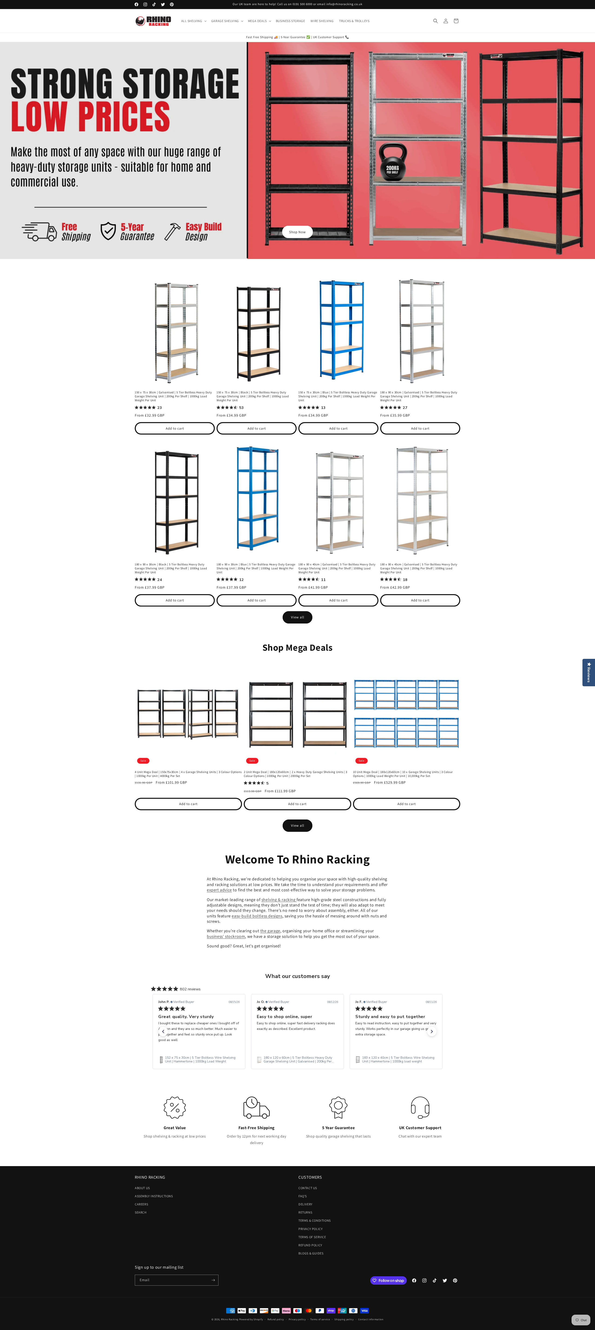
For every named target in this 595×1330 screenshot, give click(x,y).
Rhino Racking (229, 1319)
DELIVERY (305, 1204)
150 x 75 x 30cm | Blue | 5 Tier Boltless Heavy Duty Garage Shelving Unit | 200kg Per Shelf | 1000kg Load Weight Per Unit (337, 396)
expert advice (219, 889)
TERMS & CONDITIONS (314, 1220)
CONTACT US (307, 1188)
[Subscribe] (213, 1280)
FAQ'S (302, 1196)
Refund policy (276, 1319)
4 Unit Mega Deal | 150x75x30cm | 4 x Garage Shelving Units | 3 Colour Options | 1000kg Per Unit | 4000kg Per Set (188, 774)
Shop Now (297, 232)
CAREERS (141, 1204)
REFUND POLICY (310, 1245)
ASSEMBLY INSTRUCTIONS (154, 1196)
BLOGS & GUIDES (310, 1253)
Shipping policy (344, 1319)
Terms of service (320, 1319)
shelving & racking (279, 899)
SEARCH (141, 1212)
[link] (199, 1059)
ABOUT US (142, 1188)
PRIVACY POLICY (310, 1229)
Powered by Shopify (251, 1319)
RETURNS (305, 1212)
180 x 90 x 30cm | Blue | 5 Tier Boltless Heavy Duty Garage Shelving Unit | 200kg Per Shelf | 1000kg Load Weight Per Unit (256, 568)
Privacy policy (297, 1319)
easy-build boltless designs (257, 916)
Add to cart (175, 428)
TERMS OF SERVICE (312, 1237)
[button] (193, 21)
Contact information (370, 1319)
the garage (270, 930)
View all (297, 617)
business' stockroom (226, 936)
